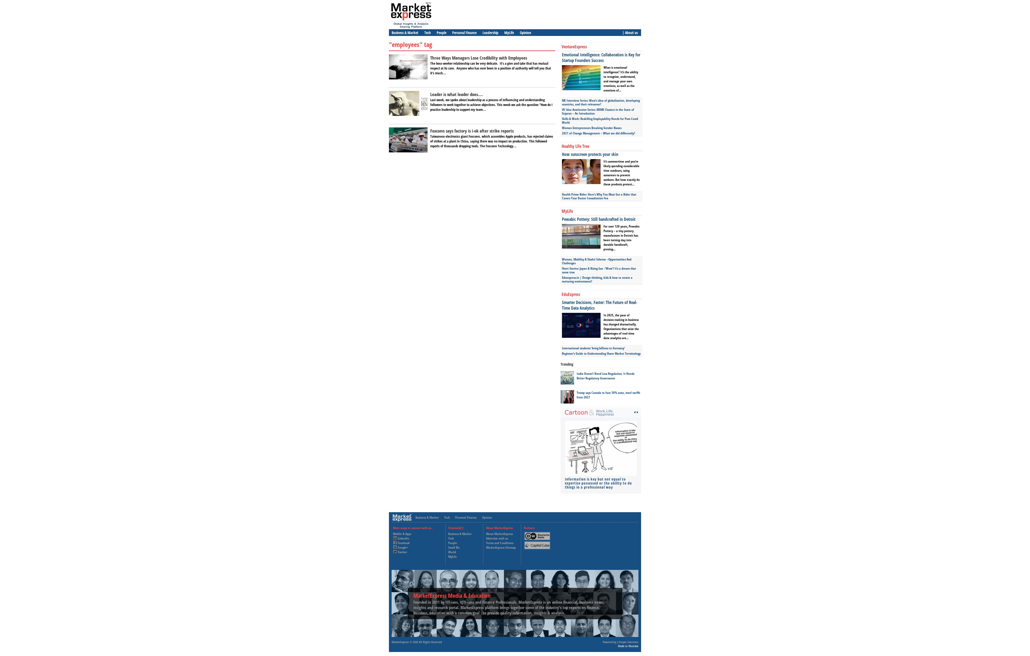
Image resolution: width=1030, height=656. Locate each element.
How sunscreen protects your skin (590, 154)
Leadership (490, 32)
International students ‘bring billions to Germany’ (593, 348)
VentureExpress (574, 47)
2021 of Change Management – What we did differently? (598, 133)
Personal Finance (464, 32)
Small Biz (453, 547)
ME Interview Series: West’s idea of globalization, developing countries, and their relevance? (601, 102)
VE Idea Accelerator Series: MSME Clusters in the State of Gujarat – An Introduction (598, 111)
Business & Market (405, 32)
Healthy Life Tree (575, 146)
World (452, 552)
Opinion (525, 32)
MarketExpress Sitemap (501, 547)
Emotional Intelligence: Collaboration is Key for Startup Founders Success (601, 57)
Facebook (404, 543)
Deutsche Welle (539, 534)
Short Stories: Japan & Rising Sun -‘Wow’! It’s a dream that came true (599, 270)
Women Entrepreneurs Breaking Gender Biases (591, 128)
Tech (427, 32)
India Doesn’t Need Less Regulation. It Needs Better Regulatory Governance (605, 375)
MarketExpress (400, 642)
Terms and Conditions (499, 543)
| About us (630, 32)
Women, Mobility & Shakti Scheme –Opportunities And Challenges (596, 261)
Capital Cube (537, 543)
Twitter (402, 552)
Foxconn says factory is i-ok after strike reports (472, 131)
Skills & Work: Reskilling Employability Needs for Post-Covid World (600, 120)
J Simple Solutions (627, 642)
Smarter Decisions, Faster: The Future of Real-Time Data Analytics (599, 305)
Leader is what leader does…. (456, 94)
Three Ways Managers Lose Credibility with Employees (478, 58)
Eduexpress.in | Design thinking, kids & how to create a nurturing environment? (597, 279)
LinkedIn (403, 538)
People (441, 32)
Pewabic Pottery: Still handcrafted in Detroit (598, 219)
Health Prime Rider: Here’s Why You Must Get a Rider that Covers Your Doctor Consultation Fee (599, 196)
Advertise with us (497, 538)
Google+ (403, 547)
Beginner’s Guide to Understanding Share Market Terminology (601, 353)
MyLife (509, 32)
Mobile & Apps (402, 534)
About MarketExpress (499, 534)
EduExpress (571, 294)
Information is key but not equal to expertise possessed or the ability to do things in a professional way (598, 483)
